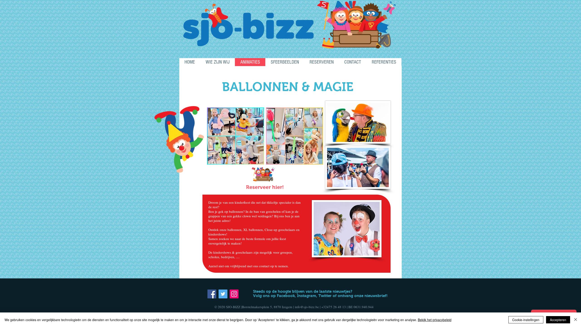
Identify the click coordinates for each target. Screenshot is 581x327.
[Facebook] (211, 294)
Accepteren (558, 319)
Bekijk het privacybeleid (434, 319)
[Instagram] (234, 294)
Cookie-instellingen (525, 319)
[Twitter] (223, 294)
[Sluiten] (575, 319)
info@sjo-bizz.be (307, 307)
